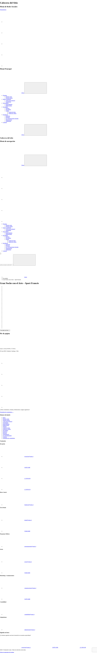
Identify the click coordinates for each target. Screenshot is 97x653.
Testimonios (8, 121)
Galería (7, 110)
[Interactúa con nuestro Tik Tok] (13, 65)
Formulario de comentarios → (6, 412)
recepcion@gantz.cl (28, 456)
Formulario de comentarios (9, 438)
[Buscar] (24, 260)
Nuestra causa (9, 96)
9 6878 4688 (27, 599)
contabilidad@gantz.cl (29, 614)
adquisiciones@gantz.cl (29, 629)
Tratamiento (8, 101)
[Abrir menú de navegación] (35, 88)
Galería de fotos (12, 112)
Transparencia (3, 9)
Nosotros (5, 95)
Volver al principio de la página (7, 652)
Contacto (5, 122)
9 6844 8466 (27, 572)
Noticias (7, 108)
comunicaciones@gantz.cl (30, 588)
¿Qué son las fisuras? (10, 100)
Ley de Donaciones (7, 435)
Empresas (8, 116)
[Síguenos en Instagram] (13, 21)
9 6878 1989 (27, 467)
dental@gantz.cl (28, 520)
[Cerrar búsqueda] (0, 253)
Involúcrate (5, 114)
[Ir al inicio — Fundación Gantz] (10, 81)
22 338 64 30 (27, 489)
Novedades (5, 107)
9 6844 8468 (27, 531)
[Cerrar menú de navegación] (35, 160)
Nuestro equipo (9, 98)
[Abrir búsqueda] (35, 130)
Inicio (4, 417)
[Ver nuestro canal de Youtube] (13, 32)
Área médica (6, 103)
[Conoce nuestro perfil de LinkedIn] (13, 43)
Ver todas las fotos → (5, 330)
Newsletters (8, 109)
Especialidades (9, 104)
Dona (22, 92)
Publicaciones (9, 105)
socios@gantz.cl (28, 561)
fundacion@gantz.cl (28, 504)
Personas (8, 117)
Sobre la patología (7, 99)
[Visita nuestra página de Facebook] (13, 54)
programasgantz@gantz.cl (30, 546)
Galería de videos (12, 113)
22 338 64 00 (27, 478)
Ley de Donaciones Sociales (12, 118)
